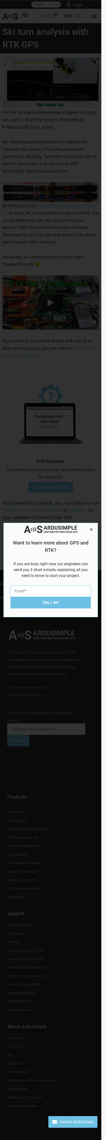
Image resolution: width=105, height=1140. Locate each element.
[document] (50, 570)
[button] (91, 529)
